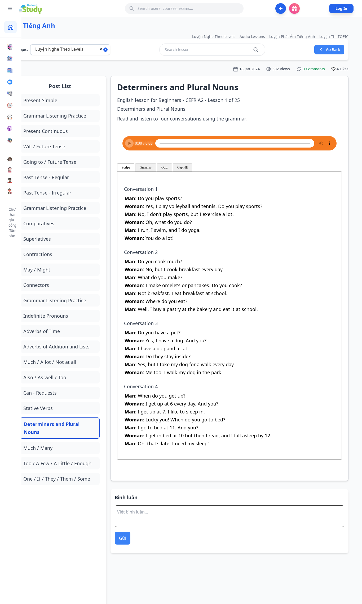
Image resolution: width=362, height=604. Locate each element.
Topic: (23, 49)
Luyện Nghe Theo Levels (213, 36)
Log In (341, 8)
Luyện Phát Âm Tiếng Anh (292, 36)
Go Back (333, 49)
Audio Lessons (252, 36)
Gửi (122, 538)
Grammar (146, 167)
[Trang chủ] (10, 27)
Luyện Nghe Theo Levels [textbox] (59, 49)
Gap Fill (182, 167)
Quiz (164, 167)
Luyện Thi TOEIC (333, 36)
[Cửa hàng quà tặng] (294, 8)
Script (126, 167)
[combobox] (70, 49)
